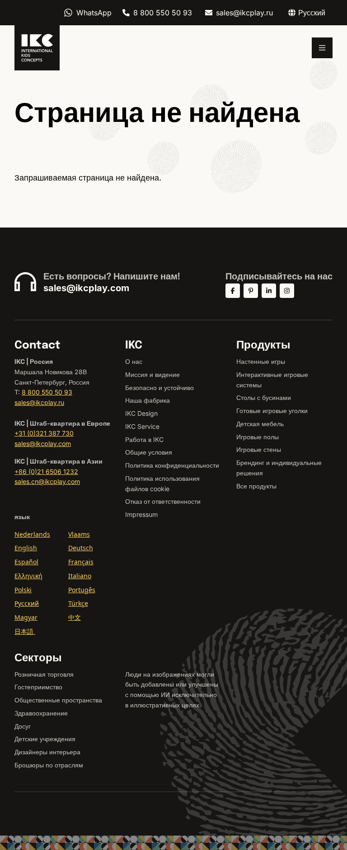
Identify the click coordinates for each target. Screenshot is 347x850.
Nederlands (32, 534)
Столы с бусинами (263, 397)
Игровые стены (258, 449)
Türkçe (78, 603)
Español (26, 561)
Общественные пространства (58, 700)
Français (81, 561)
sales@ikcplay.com (86, 288)
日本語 (24, 631)
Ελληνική (28, 575)
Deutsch (80, 547)
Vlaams (79, 534)
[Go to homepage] (37, 47)
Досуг (22, 726)
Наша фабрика (147, 400)
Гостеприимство (38, 687)
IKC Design (141, 413)
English (25, 547)
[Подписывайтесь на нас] (232, 290)
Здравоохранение (41, 713)
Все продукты (256, 486)
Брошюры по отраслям (48, 765)
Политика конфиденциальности (172, 465)
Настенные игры (260, 361)
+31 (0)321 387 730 (44, 433)
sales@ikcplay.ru (244, 12)
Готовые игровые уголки (272, 410)
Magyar (26, 617)
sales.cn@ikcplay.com (47, 481)
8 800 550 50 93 (162, 12)
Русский (26, 603)
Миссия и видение (152, 374)
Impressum (141, 514)
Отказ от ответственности (163, 501)
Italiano (79, 575)
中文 (74, 617)
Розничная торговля (44, 674)
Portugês (81, 589)
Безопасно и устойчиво (159, 387)
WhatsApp (94, 12)
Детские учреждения (44, 739)
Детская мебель (260, 423)
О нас (133, 361)
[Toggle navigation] (322, 47)
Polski (23, 589)
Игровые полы (257, 437)
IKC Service (142, 426)
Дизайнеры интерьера (47, 752)
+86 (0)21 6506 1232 (46, 471)
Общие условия (148, 452)
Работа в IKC (144, 439)
